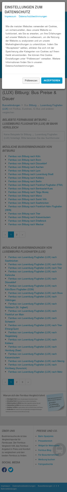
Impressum (10, 16)
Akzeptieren (52, 80)
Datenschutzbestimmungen (33, 16)
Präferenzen (31, 80)
